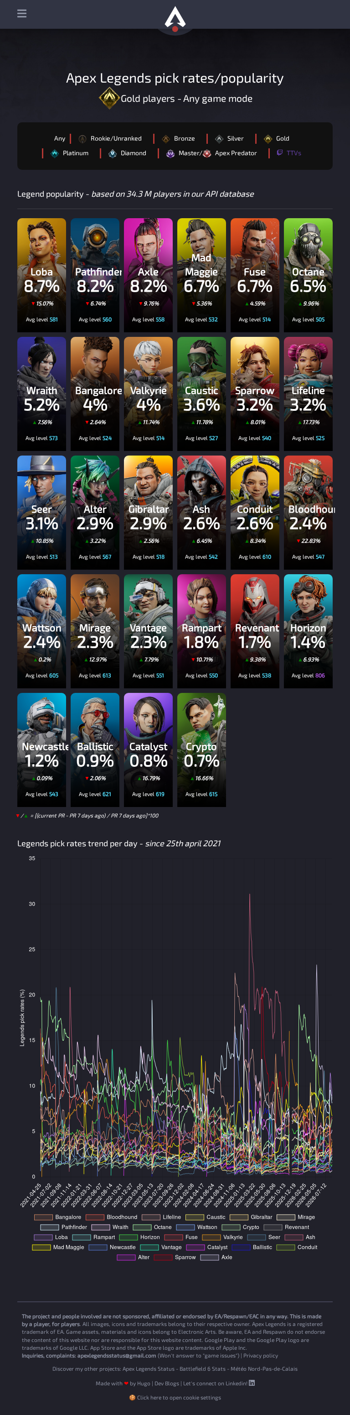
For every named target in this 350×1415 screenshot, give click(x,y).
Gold (282, 138)
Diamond (132, 153)
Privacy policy (260, 1355)
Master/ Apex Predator (217, 153)
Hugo (143, 1383)
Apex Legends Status (149, 1368)
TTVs (293, 153)
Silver (235, 138)
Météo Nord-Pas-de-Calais (264, 1368)
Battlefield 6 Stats (203, 1368)
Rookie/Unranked (115, 138)
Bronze (184, 138)
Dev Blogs (166, 1383)
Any (59, 138)
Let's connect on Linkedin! (216, 1383)
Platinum (75, 153)
